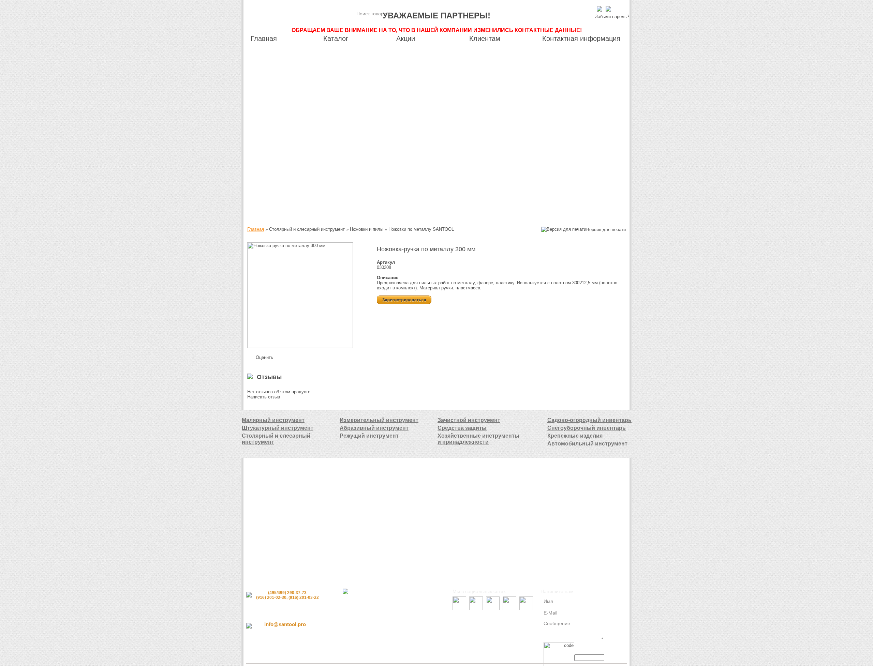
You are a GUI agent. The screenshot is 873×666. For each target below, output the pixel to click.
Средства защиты (462, 428)
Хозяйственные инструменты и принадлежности (478, 439)
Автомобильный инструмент (587, 443)
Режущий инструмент (369, 436)
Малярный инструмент (273, 420)
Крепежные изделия (575, 436)
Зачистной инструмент (469, 420)
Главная (255, 229)
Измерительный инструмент (379, 420)
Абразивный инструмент (374, 428)
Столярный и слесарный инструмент (276, 439)
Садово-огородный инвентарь (589, 420)
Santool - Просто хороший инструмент (296, 14)
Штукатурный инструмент (277, 428)
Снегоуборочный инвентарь (586, 428)
